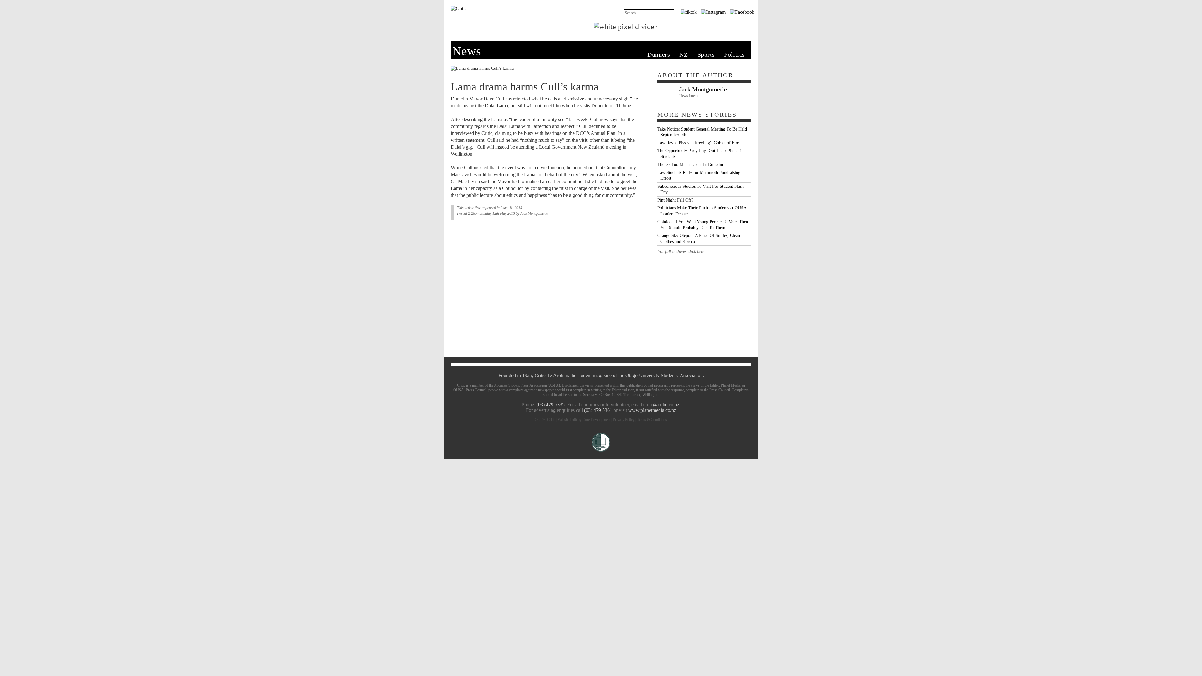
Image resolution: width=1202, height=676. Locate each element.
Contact (672, 25)
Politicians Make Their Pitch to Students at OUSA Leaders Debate (701, 211)
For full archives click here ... (683, 251)
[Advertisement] (704, 298)
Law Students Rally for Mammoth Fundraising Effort (698, 175)
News (497, 25)
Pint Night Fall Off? (675, 200)
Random (587, 11)
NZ (683, 54)
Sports (706, 54)
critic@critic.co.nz (661, 404)
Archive (610, 11)
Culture (549, 25)
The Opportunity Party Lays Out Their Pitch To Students (699, 153)
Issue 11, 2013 (511, 208)
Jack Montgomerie (534, 213)
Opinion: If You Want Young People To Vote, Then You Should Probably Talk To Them (702, 224)
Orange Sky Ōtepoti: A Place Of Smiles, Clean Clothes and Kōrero (698, 238)
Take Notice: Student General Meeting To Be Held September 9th (702, 132)
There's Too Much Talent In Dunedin (690, 164)
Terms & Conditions (652, 419)
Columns (577, 25)
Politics (734, 54)
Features (522, 25)
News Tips (735, 25)
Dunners (658, 54)
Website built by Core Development (584, 419)
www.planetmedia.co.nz (652, 410)
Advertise (701, 25)
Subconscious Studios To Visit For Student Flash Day (700, 189)
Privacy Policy (623, 419)
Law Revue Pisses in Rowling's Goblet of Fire (698, 143)
